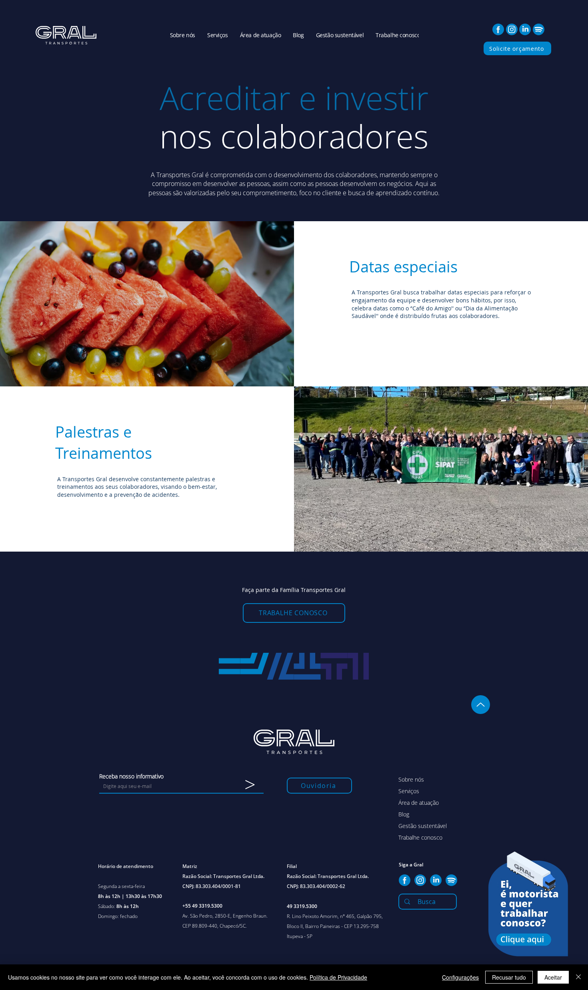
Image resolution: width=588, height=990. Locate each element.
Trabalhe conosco (420, 837)
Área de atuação (418, 802)
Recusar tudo (509, 977)
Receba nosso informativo (131, 776)
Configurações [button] (460, 977)
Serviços (408, 791)
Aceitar (553, 977)
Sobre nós (411, 779)
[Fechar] (578, 977)
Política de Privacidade (338, 977)
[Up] (480, 704)
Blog (403, 814)
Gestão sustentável (422, 826)
